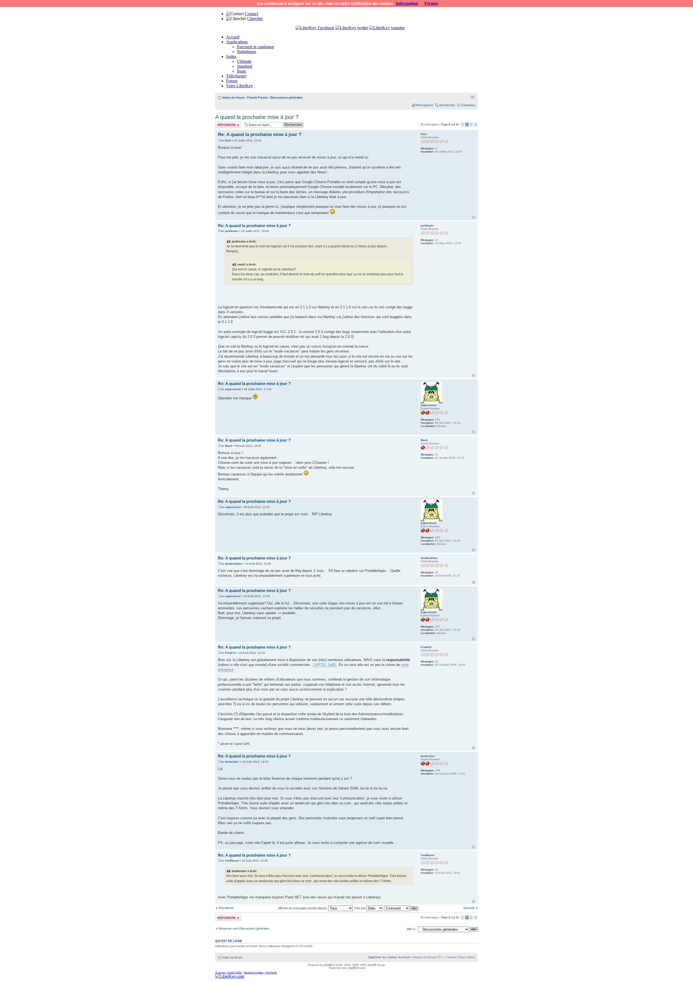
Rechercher (447, 105)
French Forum (257, 97)
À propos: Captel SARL (228, 972)
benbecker (232, 761)
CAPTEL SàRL (324, 665)
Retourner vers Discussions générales (243, 928)
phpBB (328, 964)
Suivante (469, 907)
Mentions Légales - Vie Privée (260, 972)
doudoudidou (233, 563)
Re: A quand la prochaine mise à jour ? (259, 134)
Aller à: (411, 929)
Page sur (449, 124)
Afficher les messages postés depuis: (303, 908)
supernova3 (233, 389)
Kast (228, 140)
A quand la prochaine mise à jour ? (257, 117)
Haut (473, 217)
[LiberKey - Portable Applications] (229, 976)
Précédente (226, 907)
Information (407, 3)
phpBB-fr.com (356, 967)
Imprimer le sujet (472, 96)
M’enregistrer (424, 105)
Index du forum (233, 97)
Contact (251, 13)
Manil (228, 445)
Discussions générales (286, 97)
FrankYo (230, 652)
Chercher (255, 18)
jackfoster (231, 230)
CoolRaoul (231, 860)
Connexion (468, 105)
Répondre (221, 123)
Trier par (360, 908)
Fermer (431, 3)
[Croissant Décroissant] (401, 908)
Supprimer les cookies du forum (389, 957)
